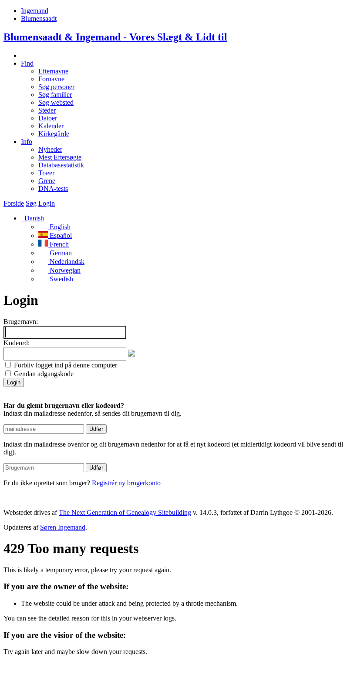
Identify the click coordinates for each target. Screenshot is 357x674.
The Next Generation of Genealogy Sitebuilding (125, 512)
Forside (13, 203)
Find (27, 63)
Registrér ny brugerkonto (126, 483)
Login (46, 203)
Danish (33, 218)
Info (26, 141)
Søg (31, 203)
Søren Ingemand (62, 527)
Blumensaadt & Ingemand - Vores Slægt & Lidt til (115, 37)
